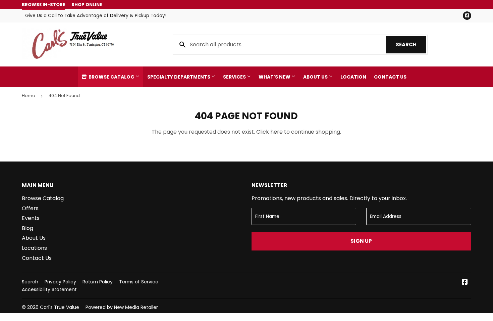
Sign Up (361, 240)
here (276, 132)
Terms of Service (138, 281)
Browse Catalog (111, 77)
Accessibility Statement (49, 289)
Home (28, 95)
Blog (27, 228)
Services (235, 77)
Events (31, 218)
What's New (275, 77)
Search (411, 44)
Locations (34, 248)
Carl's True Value (59, 307)
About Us (316, 77)
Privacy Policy (60, 281)
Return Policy (98, 281)
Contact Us (390, 77)
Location (353, 77)
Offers (30, 208)
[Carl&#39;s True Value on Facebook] (465, 282)
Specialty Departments (179, 77)
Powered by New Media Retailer (122, 307)
